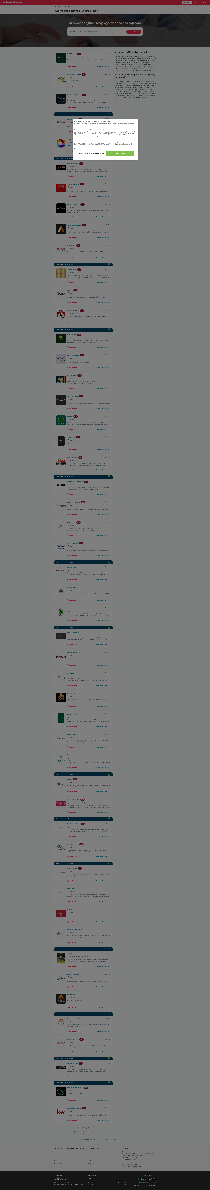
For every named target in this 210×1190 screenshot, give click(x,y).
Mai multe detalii (112, 126)
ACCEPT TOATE (120, 153)
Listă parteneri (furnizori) (79, 148)
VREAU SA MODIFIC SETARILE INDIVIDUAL (91, 153)
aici (83, 132)
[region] (105, 139)
